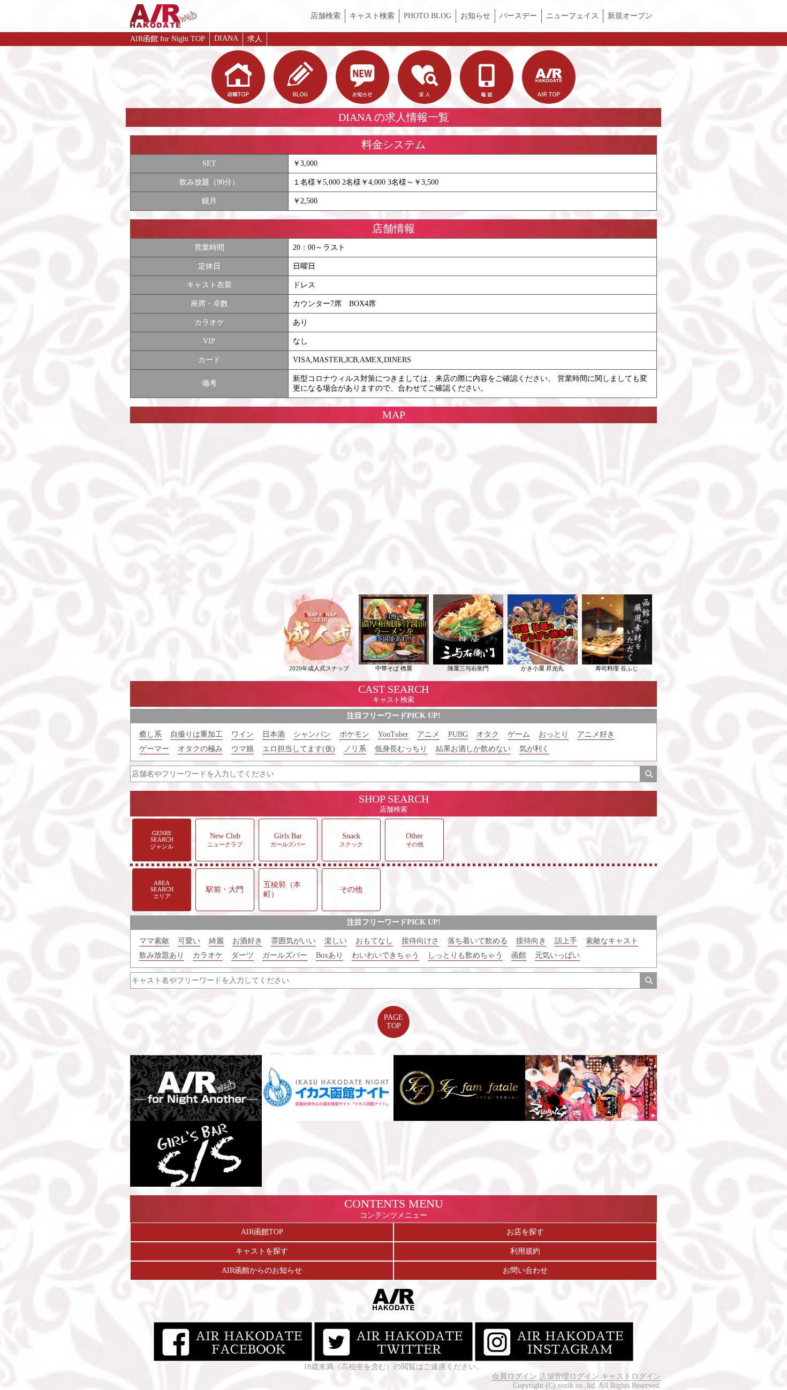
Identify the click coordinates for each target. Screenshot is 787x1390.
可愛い (189, 941)
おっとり (554, 734)
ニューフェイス (572, 16)
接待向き (531, 941)
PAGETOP (393, 1021)
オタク (487, 734)
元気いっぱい (557, 955)
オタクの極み (200, 749)
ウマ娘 (242, 749)
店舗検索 (325, 16)
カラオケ (208, 955)
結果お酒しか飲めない (473, 749)
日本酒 (273, 734)
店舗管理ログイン (569, 1376)
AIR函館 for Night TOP (167, 39)
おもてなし (374, 941)
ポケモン (354, 734)
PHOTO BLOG (427, 16)
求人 (254, 39)
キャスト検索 (372, 16)
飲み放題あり (161, 955)
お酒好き (247, 941)
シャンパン (312, 734)
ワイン (242, 734)
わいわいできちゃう (385, 955)
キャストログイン (631, 1376)
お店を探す (525, 1232)
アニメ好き (596, 734)
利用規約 (525, 1251)
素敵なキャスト (612, 941)
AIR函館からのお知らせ (262, 1270)
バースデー (518, 16)
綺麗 (216, 941)
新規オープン (630, 16)
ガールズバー (284, 955)
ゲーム (519, 734)
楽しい (335, 941)
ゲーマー (154, 749)
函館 (518, 955)
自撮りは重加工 (196, 734)
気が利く (534, 749)
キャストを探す (262, 1251)
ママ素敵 (154, 941)
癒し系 (150, 734)
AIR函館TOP (262, 1232)
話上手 (566, 941)
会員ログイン (514, 1376)
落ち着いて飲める (478, 941)
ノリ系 (355, 749)
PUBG (458, 734)
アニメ (428, 734)
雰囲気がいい (293, 941)
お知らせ (475, 16)
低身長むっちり (401, 749)
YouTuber (393, 734)
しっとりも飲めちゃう (465, 955)
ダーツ (242, 955)
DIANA (226, 38)
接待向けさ (420, 941)
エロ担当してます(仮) (298, 749)
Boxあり (329, 955)
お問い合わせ (525, 1270)
